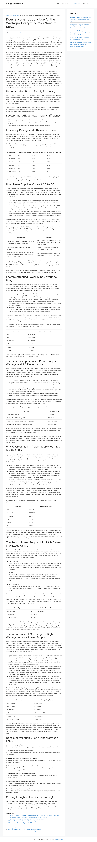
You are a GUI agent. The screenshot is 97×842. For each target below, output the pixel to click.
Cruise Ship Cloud (14, 4)
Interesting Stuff (76, 3)
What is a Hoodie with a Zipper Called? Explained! (22, 823)
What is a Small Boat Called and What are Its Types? (23, 821)
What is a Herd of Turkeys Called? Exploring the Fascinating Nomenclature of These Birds (79, 26)
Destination (65, 3)
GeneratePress (59, 839)
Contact (85, 3)
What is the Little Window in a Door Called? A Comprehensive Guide (24, 829)
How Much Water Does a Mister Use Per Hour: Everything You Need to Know (26, 831)
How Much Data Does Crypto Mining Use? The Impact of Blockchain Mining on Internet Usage (80, 44)
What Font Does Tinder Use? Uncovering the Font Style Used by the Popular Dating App (33, 815)
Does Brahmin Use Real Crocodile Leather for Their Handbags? (26, 819)
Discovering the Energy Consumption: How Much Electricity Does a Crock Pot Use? (80, 32)
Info (58, 3)
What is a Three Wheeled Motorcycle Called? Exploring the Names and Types (80, 19)
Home (7, 15)
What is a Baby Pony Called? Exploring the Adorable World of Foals (27, 817)
